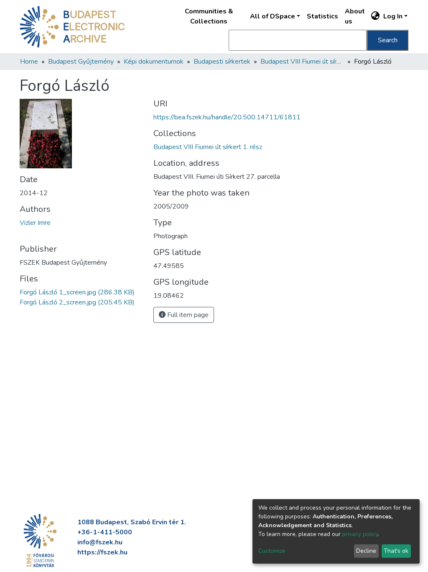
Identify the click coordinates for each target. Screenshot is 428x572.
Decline (366, 551)
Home (29, 61)
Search (387, 40)
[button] (375, 16)
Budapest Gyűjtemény (81, 61)
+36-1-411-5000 (104, 532)
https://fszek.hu (102, 552)
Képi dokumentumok (153, 61)
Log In (393, 16)
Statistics (322, 16)
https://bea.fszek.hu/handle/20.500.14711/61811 (227, 117)
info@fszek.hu (99, 542)
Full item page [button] (187, 314)
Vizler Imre (35, 222)
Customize (271, 551)
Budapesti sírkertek (222, 61)
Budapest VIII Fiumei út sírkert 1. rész (302, 61)
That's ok (396, 551)
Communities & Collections (209, 16)
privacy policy (360, 534)
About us (355, 16)
